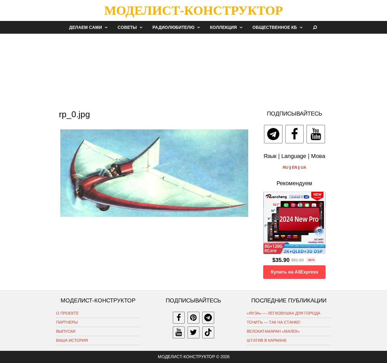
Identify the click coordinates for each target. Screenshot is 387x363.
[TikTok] (208, 332)
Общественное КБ (274, 27)
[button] (107, 27)
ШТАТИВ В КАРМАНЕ (267, 340)
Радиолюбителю (173, 27)
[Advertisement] (193, 69)
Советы (127, 27)
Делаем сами (85, 27)
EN (294, 167)
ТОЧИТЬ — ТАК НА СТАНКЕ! (274, 322)
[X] (193, 332)
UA (303, 167)
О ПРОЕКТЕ (67, 313)
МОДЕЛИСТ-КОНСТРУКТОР (193, 10)
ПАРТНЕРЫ (67, 322)
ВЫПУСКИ (65, 331)
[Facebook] (294, 134)
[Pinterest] (193, 318)
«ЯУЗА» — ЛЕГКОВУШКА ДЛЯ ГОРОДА (283, 313)
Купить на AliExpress (294, 272)
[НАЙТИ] (315, 27)
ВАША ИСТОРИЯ (72, 340)
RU (285, 167)
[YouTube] (316, 134)
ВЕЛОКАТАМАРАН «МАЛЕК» (273, 331)
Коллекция (223, 27)
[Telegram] (273, 134)
